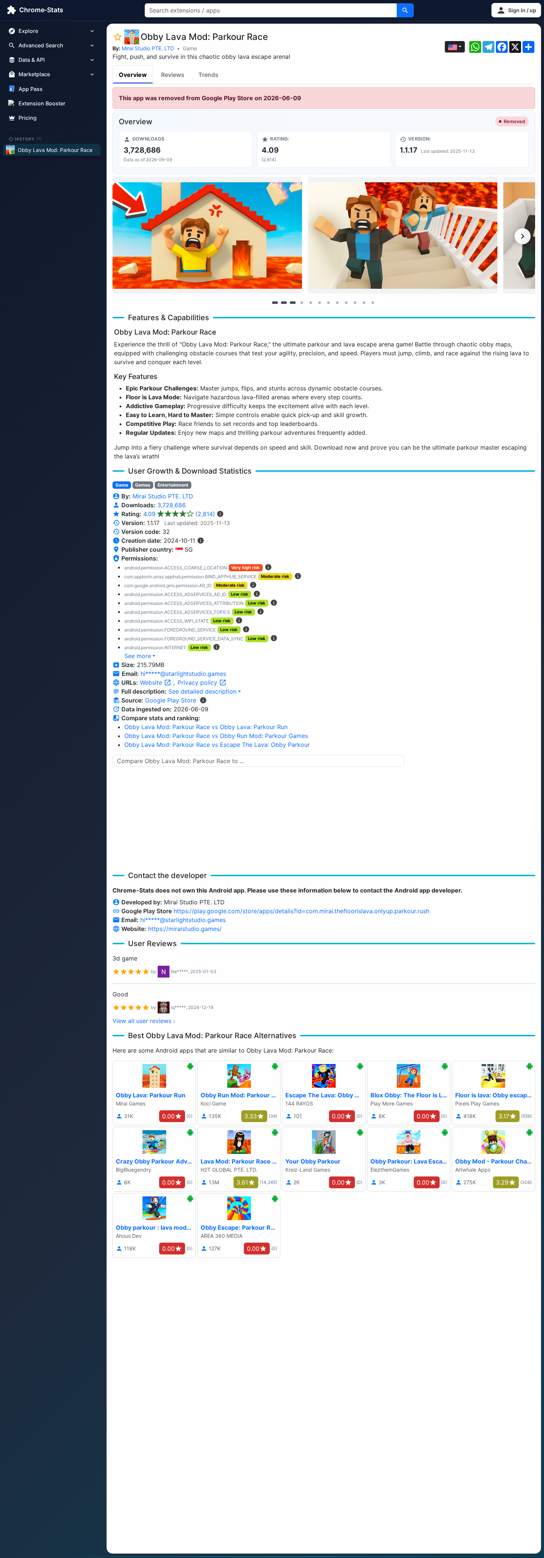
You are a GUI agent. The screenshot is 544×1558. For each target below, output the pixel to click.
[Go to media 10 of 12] (354, 302)
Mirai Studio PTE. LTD (148, 48)
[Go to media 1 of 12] (275, 302)
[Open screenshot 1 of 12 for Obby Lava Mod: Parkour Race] (207, 235)
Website (152, 682)
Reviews (172, 74)
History (28, 138)
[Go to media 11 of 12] (363, 302)
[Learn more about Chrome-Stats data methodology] (203, 700)
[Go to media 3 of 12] (292, 302)
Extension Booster (42, 103)
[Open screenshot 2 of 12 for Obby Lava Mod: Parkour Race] (402, 235)
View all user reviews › (144, 1020)
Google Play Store (170, 700)
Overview (133, 74)
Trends (208, 74)
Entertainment (173, 485)
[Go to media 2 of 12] (283, 302)
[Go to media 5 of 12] (310, 302)
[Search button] (405, 10)
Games (142, 485)
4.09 (179, 514)
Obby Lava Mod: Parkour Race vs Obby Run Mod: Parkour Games (216, 735)
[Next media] (522, 236)
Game (190, 48)
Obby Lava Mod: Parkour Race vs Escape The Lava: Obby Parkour (217, 744)
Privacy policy (198, 682)
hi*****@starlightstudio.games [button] (183, 673)
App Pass (31, 89)
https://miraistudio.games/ (185, 928)
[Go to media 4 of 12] (301, 302)
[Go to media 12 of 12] (372, 302)
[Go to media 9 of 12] (346, 302)
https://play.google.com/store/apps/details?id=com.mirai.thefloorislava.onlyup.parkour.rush (301, 911)
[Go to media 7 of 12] (328, 302)
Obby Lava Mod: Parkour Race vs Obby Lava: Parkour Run (206, 727)
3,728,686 (171, 505)
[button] (516, 10)
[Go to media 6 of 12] (319, 302)
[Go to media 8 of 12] (337, 302)
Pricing (28, 118)
